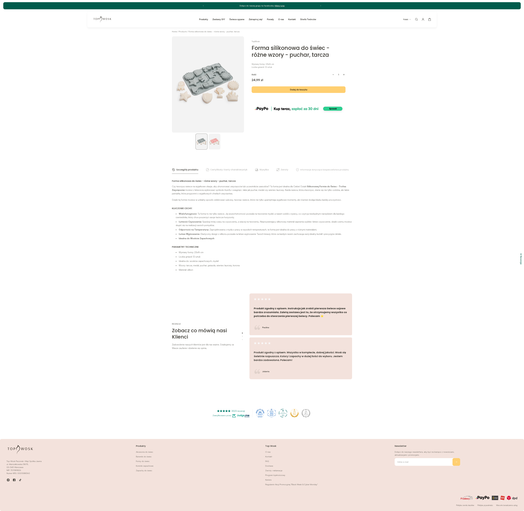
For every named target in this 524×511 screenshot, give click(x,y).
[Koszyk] (429, 19)
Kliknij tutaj (280, 6)
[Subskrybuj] (456, 462)
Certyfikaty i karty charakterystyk (228, 169)
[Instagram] (8, 480)
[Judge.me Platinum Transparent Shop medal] (283, 413)
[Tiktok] (20, 480)
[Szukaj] (416, 19)
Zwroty (284, 169)
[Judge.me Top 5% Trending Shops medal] (306, 413)
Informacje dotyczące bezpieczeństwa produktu (324, 169)
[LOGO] (102, 19)
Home (175, 31)
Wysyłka (264, 169)
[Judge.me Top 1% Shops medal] (294, 413)
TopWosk (256, 41)
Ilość (254, 74)
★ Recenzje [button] (521, 258)
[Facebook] (14, 480)
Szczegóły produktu (187, 169)
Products (183, 31)
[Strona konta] (423, 19)
